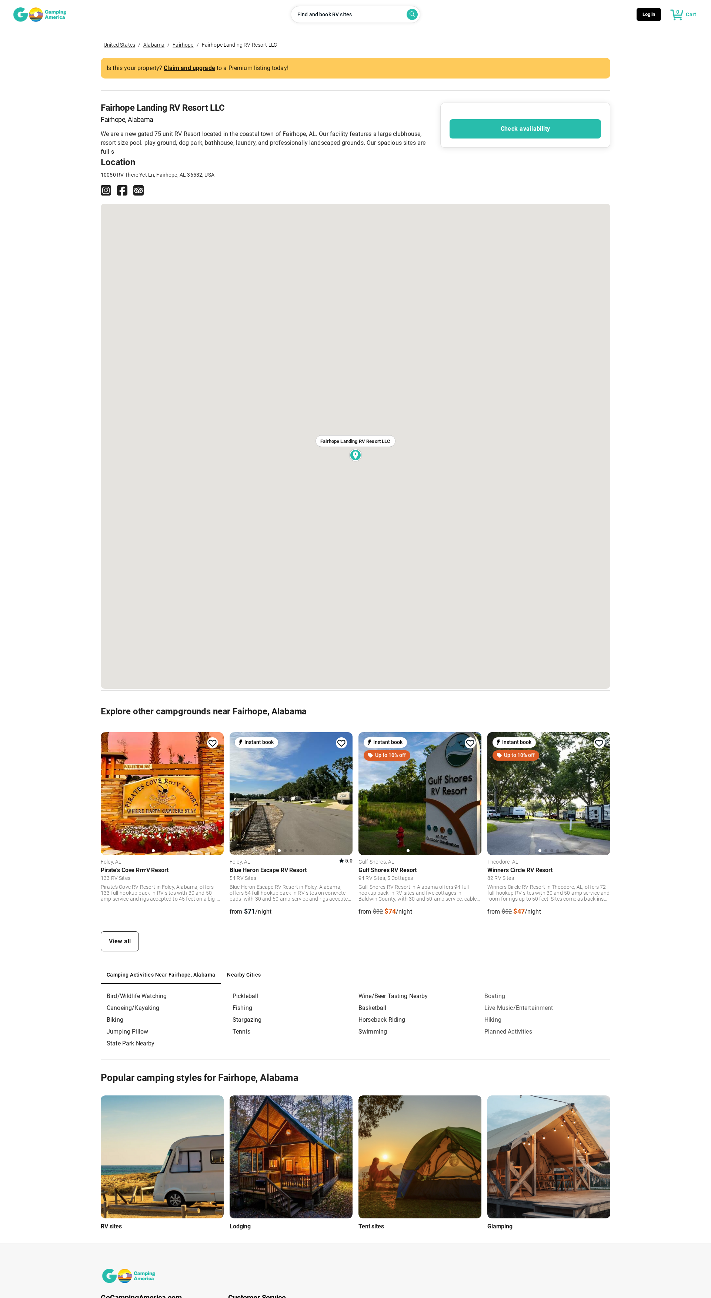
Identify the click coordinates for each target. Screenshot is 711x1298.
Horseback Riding (381, 1019)
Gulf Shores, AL (376, 862)
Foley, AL (111, 862)
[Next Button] (215, 792)
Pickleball (245, 996)
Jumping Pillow (127, 1031)
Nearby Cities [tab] (244, 975)
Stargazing (247, 1019)
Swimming (372, 1031)
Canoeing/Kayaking (133, 1007)
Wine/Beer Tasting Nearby (393, 996)
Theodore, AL (502, 862)
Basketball (372, 1007)
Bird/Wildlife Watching (137, 996)
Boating (494, 996)
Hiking (492, 1019)
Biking (115, 1019)
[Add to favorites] (213, 743)
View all (120, 941)
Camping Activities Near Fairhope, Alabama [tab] (161, 975)
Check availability (525, 128)
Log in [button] (648, 14)
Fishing (242, 1007)
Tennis (241, 1031)
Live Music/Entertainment (518, 1007)
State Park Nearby (131, 1043)
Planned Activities (508, 1031)
